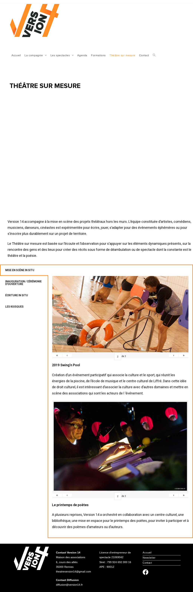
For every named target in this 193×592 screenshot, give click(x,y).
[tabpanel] (120, 401)
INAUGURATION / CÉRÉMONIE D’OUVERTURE (23, 283)
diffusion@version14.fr (69, 584)
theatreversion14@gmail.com (73, 571)
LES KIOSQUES (14, 306)
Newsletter (149, 557)
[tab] (24, 270)
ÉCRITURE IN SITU (16, 295)
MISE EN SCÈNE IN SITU (19, 270)
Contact (147, 562)
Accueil (147, 552)
